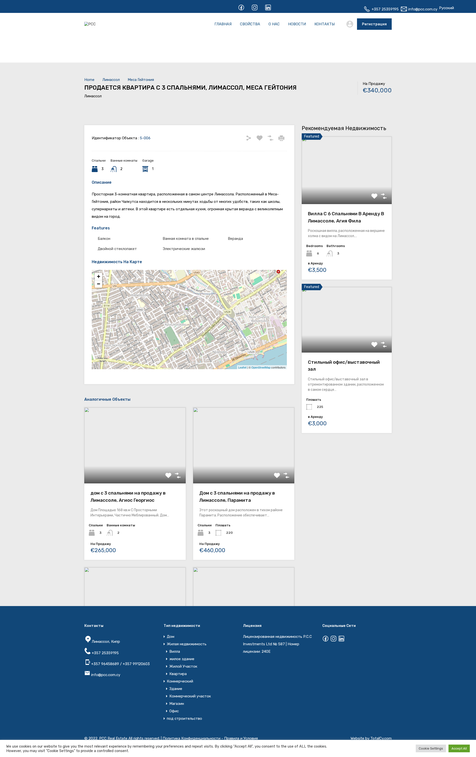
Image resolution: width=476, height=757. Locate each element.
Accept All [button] (459, 748)
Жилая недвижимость (187, 644)
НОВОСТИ (297, 24)
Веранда (235, 238)
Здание (175, 688)
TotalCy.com (381, 738)
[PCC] (90, 24)
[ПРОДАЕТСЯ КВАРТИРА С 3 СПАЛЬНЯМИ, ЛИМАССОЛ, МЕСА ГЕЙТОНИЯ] (189, 312)
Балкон (104, 238)
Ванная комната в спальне (186, 238)
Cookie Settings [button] (431, 748)
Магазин (176, 703)
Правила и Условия (241, 738)
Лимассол (111, 79)
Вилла (174, 651)
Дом (170, 636)
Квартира (178, 674)
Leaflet (242, 367)
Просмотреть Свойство (135, 468)
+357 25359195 (385, 9)
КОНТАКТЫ (324, 24)
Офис (174, 711)
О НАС (274, 24)
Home (89, 79)
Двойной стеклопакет (117, 249)
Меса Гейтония (141, 79)
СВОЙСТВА (250, 24)
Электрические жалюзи (184, 249)
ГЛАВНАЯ (223, 24)
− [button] (98, 284)
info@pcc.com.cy (422, 9)
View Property (346, 190)
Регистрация (374, 24)
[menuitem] (446, 8)
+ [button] (98, 276)
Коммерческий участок (190, 696)
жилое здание (181, 659)
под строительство (184, 718)
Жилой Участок (183, 666)
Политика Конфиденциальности (191, 738)
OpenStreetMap (260, 367)
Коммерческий (180, 681)
